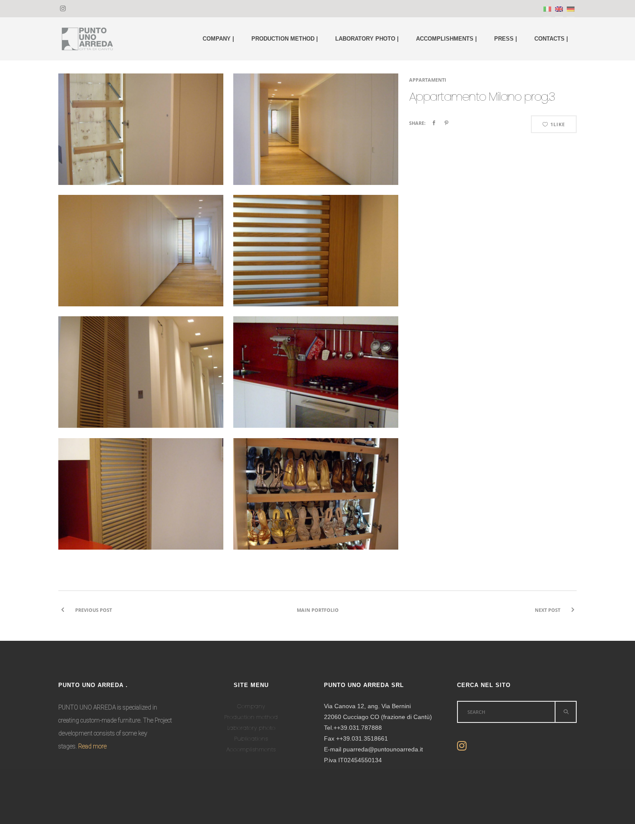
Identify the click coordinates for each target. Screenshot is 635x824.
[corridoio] (315, 139)
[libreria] (140, 139)
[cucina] (315, 382)
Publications (251, 739)
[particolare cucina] (140, 503)
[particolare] (315, 260)
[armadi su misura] (140, 382)
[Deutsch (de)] (571, 9)
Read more (92, 746)
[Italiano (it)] (547, 9)
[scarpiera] (315, 503)
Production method (251, 717)
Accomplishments (251, 749)
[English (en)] (559, 9)
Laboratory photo (251, 728)
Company (251, 706)
